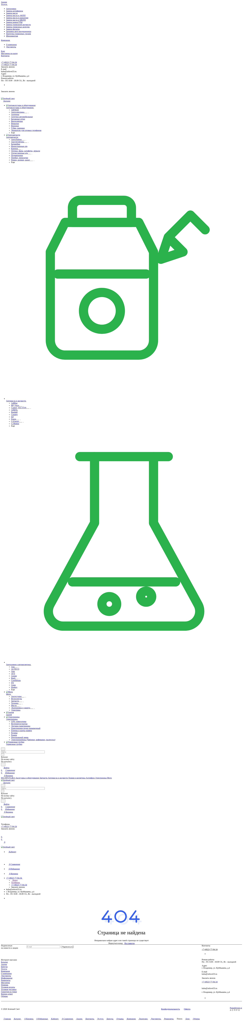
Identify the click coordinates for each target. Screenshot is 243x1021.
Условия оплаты (8, 987)
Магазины (5, 983)
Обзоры (4, 996)
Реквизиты (5, 980)
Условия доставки (8, 989)
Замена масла (12, 13)
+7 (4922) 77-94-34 (9, 62)
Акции (4, 964)
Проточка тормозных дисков (18, 34)
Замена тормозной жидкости (18, 25)
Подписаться (67, 947)
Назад (15, 880)
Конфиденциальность (170, 1009)
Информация (6, 978)
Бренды (4, 967)
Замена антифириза (14, 11)
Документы (11, 47)
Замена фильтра (13, 29)
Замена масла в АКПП (16, 15)
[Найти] (3, 764)
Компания (5, 971)
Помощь (4, 985)
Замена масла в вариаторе (17, 18)
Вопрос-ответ (7, 994)
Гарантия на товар (9, 992)
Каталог (4, 962)
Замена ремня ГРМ (14, 22)
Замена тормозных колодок (18, 27)
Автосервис (11, 9)
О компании (11, 45)
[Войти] (2, 834)
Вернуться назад (115, 943)
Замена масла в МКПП (16, 20)
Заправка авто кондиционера (18, 31)
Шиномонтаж (12, 36)
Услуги (4, 969)
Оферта (187, 1009)
